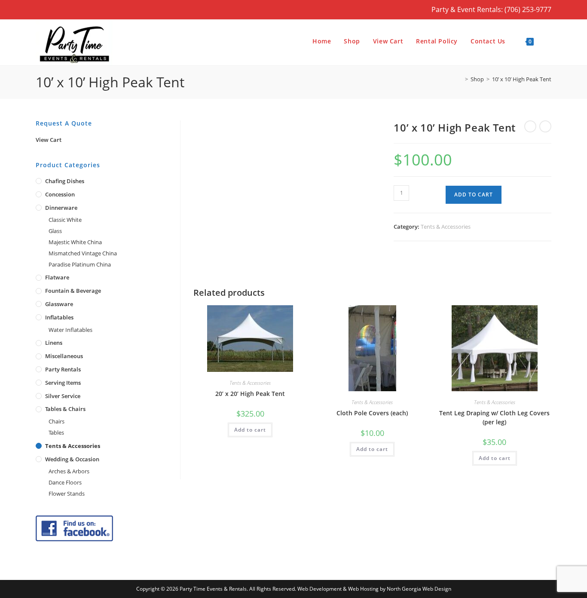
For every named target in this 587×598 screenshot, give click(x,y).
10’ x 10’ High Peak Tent (521, 79)
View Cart (48, 140)
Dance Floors (65, 482)
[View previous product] (530, 126)
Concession (60, 194)
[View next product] (545, 126)
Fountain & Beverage (73, 290)
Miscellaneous (64, 356)
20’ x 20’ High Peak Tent (250, 393)
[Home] (460, 79)
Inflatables (59, 317)
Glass (55, 231)
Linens (53, 343)
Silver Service (62, 396)
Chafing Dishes (64, 181)
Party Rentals (63, 369)
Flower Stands (67, 493)
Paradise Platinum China (80, 264)
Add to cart (473, 194)
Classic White (65, 220)
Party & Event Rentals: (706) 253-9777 (491, 9)
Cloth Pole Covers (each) (372, 413)
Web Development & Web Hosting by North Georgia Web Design (374, 588)
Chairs (56, 421)
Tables (56, 432)
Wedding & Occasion (72, 459)
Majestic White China (75, 242)
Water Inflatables (70, 330)
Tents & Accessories (446, 226)
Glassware (59, 304)
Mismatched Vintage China (83, 253)
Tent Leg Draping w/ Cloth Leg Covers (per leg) (494, 417)
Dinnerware (61, 208)
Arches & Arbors (69, 471)
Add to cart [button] (250, 429)
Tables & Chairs (65, 409)
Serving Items (63, 382)
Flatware (57, 277)
